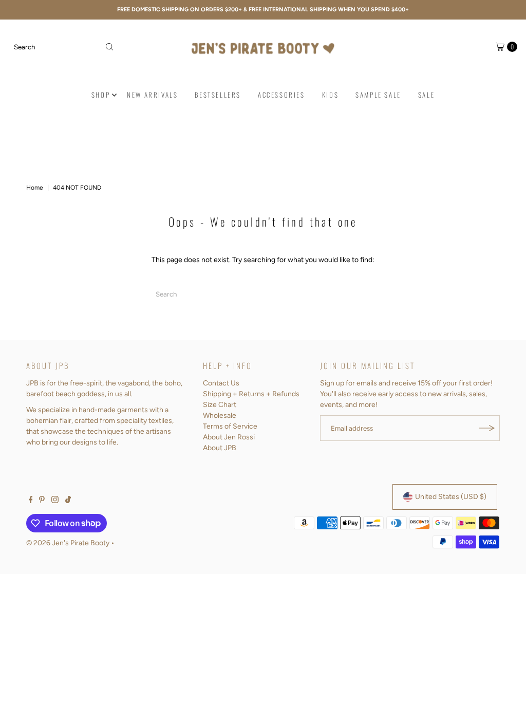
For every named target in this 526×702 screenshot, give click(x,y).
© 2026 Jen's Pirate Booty (67, 543)
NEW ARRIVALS (152, 94)
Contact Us (221, 383)
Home (34, 187)
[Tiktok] (68, 501)
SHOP (100, 94)
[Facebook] (31, 501)
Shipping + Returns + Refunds (251, 394)
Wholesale (219, 415)
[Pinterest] (42, 501)
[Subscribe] (487, 428)
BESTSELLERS (218, 94)
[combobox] (63, 47)
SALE (426, 94)
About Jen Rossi (229, 437)
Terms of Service (230, 426)
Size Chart (219, 404)
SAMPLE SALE (378, 94)
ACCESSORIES (281, 94)
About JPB (219, 448)
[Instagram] (55, 501)
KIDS (330, 94)
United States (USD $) (450, 496)
